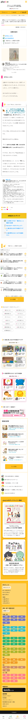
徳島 (6, 667)
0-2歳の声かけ (6, 599)
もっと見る (12, 299)
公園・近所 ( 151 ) (20, 327)
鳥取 (6, 659)
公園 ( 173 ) (8, 320)
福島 (6, 622)
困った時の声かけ (14, 15)
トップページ (3, 15)
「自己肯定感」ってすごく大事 (11, 482)
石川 (22, 638)
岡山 (22, 659)
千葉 (6, 633)
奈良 (22, 651)
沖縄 (14, 681)
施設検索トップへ (6, 610)
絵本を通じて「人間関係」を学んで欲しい (14, 489)
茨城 (6, 627)
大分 (6, 678)
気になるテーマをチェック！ (12, 43)
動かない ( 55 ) (8, 310)
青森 (14, 616)
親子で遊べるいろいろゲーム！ (11, 479)
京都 (6, 648)
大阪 (14, 648)
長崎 (22, 675)
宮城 (14, 619)
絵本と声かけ (6, 594)
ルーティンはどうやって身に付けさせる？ (14, 486)
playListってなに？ (7, 695)
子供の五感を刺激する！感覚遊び (12, 476)
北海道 (6, 616)
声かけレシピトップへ (6, 587)
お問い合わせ (6, 704)
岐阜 (6, 644)
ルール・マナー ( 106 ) (20, 323)
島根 (14, 659)
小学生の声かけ (6, 603)
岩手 (6, 619)
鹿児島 (6, 681)
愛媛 (22, 667)
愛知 (22, 644)
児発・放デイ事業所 (9, 690)
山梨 (14, 641)
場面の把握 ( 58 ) (8, 313)
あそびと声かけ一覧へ (13, 342)
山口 (14, 662)
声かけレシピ (8, 15)
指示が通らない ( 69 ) (20, 310)
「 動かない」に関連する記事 (12, 40)
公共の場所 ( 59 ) (20, 320)
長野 (22, 641)
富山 (14, 638)
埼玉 (6, 630)
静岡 (14, 644)
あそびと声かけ (6, 592)
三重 (22, 648)
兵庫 (14, 651)
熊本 (14, 678)
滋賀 (6, 651)
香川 (14, 667)
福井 (6, 641)
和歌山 (6, 654)
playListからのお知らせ (10, 493)
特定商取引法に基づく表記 (9, 702)
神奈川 (21, 630)
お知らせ (5, 706)
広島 (6, 662)
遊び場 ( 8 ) (8, 323)
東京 (14, 630)
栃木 (14, 627)
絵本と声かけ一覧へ (13, 376)
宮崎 (22, 678)
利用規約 (5, 697)
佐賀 (14, 675)
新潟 (6, 638)
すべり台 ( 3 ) (20, 313)
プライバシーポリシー (8, 700)
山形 (22, 619)
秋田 (22, 616)
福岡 (6, 675)
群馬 (22, 627)
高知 (6, 670)
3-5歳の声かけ (6, 601)
